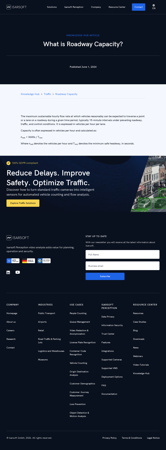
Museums (43, 359)
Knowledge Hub (30, 94)
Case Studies (139, 321)
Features (105, 342)
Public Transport (46, 313)
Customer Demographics (82, 383)
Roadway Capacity (66, 94)
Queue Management (80, 321)
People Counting (78, 313)
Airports (42, 321)
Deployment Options (112, 376)
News (135, 347)
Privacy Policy (109, 437)
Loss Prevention (78, 404)
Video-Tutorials (141, 364)
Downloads (138, 339)
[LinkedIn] (8, 272)
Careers (10, 330)
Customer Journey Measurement (79, 394)
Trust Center (107, 333)
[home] (16, 7)
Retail (41, 330)
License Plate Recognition (83, 342)
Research (11, 339)
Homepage (11, 313)
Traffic (47, 94)
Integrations (107, 351)
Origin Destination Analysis (79, 373)
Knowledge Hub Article (83, 35)
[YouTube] (18, 272)
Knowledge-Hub (141, 373)
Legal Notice (153, 437)
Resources (138, 313)
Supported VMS (109, 368)
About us (11, 321)
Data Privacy (107, 316)
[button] (51, 7)
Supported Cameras (111, 359)
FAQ (103, 385)
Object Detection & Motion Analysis (79, 414)
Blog (135, 330)
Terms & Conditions (132, 437)
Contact (139, 7)
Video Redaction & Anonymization (79, 332)
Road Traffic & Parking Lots (49, 341)
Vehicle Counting (78, 363)
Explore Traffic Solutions (23, 203)
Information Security (112, 325)
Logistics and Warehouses (51, 351)
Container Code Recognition (78, 353)
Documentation (109, 393)
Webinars (138, 356)
